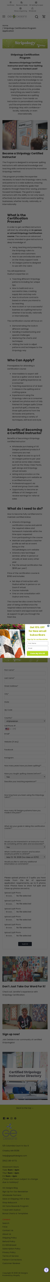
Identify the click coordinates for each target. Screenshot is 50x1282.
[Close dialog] (48, 626)
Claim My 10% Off (37, 653)
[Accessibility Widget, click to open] (46, 1270)
